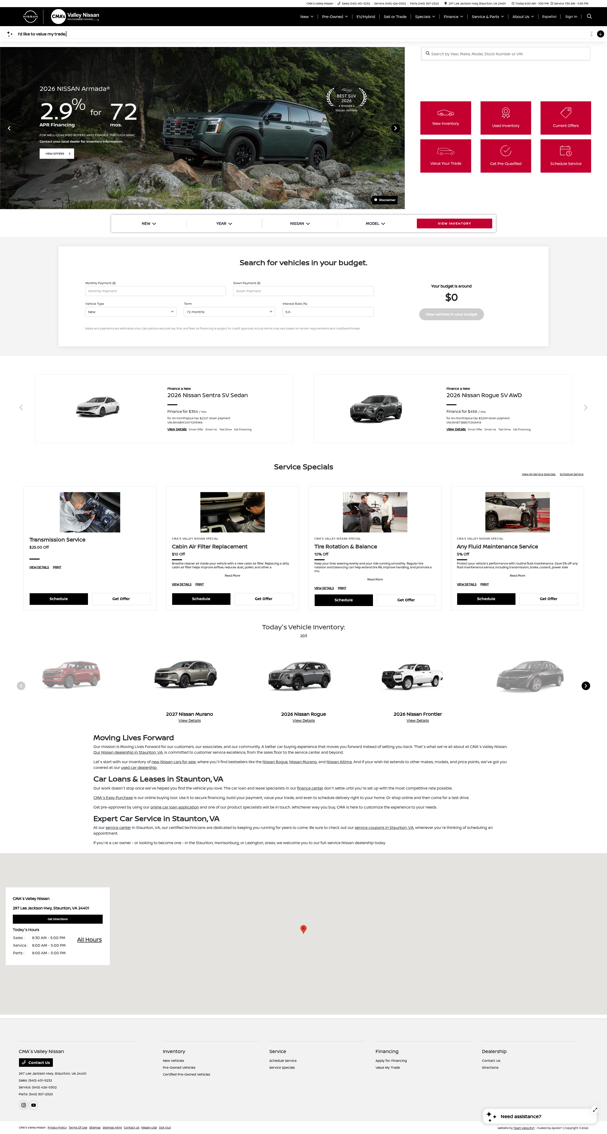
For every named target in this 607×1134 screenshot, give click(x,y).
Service (277, 1051)
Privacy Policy (57, 1127)
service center (118, 827)
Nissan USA (149, 1127)
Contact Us (39, 1062)
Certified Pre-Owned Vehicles (186, 1074)
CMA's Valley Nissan (32, 1127)
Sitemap (95, 1127)
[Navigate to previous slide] (3, 128)
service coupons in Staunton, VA (384, 827)
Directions (490, 1067)
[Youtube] (33, 1105)
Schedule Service (572, 474)
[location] (446, 3)
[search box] (506, 53)
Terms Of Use (78, 1127)
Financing (387, 1051)
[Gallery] (202, 128)
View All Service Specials (539, 474)
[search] (589, 17)
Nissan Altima (339, 761)
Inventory (174, 1051)
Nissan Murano (303, 761)
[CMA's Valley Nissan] (59, 16)
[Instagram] (23, 1105)
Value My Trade (388, 1067)
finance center (310, 788)
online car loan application (174, 807)
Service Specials (282, 1067)
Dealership (494, 1051)
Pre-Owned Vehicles (179, 1067)
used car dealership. (139, 767)
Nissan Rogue (275, 761)
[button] (303, 929)
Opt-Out (165, 1127)
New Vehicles (173, 1060)
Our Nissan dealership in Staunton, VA (128, 752)
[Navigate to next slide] (401, 128)
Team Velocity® (524, 1128)
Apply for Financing (391, 1060)
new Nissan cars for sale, (174, 761)
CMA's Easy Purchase (113, 797)
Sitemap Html (112, 1127)
